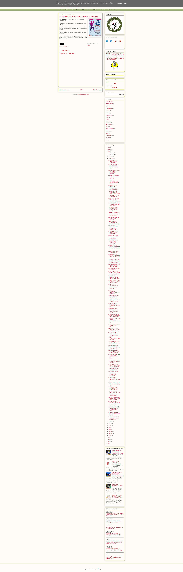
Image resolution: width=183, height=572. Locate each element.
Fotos (83, 9)
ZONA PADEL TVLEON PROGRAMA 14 (113, 296)
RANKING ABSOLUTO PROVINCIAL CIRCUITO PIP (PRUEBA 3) (113, 373)
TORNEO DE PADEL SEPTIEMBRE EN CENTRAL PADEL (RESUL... (113, 209)
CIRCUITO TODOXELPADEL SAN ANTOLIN (114, 338)
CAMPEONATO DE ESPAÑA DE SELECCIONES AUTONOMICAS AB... (113, 187)
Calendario (95, 9)
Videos (89, 9)
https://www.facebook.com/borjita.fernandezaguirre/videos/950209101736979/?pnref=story (114, 514)
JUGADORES (109, 115)
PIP (107, 126)
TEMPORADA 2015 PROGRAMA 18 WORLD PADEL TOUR (114, 223)
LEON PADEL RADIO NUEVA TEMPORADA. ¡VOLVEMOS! (114, 237)
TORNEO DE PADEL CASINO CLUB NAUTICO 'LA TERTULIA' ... (113, 241)
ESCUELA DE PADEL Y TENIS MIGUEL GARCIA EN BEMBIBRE (114, 200)
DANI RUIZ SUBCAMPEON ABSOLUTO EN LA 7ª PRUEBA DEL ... (113, 292)
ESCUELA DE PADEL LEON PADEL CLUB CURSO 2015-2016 (113, 351)
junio (110, 425)
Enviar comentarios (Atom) (83, 94)
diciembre (111, 152)
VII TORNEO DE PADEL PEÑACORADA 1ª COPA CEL (113, 177)
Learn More (119, 3)
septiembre (111, 158)
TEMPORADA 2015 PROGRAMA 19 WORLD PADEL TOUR (114, 192)
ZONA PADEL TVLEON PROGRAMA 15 (113, 252)
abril (110, 429)
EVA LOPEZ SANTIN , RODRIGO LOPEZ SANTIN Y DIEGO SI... (114, 277)
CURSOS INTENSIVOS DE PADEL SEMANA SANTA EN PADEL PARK (117, 496)
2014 (109, 437)
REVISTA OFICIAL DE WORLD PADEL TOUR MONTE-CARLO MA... (114, 365)
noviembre (111, 154)
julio (110, 423)
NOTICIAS (108, 124)
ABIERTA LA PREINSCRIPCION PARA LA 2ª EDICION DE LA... (113, 181)
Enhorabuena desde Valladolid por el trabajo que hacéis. (114, 528)
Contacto (110, 9)
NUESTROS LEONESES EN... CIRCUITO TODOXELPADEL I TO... (114, 166)
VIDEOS (108, 137)
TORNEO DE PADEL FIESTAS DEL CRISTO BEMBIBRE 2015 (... (114, 300)
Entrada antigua (97, 90)
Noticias (66, 9)
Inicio (61, 9)
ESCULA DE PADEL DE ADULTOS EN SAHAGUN (113, 218)
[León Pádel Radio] (115, 69)
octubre (110, 156)
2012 (109, 441)
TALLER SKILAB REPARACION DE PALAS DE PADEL (113, 334)
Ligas (72, 9)
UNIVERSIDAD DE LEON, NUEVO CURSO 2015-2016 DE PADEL (114, 281)
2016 (109, 149)
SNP (107, 133)
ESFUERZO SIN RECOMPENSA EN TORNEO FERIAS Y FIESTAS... (113, 286)
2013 (109, 439)
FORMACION (109, 108)
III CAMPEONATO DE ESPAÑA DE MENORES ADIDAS (114, 414)
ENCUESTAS (109, 101)
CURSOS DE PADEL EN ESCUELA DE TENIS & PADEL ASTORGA (114, 261)
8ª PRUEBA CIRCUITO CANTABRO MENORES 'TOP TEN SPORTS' (114, 315)
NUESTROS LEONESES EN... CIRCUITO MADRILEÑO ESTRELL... (114, 172)
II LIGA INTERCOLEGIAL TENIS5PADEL (114, 269)
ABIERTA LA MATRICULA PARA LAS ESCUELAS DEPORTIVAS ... (114, 214)
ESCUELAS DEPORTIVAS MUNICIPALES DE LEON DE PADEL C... (114, 265)
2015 (109, 151)
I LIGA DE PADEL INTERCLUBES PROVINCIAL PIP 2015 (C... (114, 305)
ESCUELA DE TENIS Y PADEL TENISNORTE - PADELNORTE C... (114, 347)
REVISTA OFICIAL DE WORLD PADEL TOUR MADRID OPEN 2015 (114, 273)
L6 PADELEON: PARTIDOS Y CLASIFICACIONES (116, 463)
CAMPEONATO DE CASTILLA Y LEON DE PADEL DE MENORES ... (114, 247)
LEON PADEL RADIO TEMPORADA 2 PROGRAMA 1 (113, 232)
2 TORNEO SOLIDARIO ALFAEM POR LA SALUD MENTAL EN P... (114, 342)
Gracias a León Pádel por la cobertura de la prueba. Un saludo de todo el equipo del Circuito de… (114, 542)
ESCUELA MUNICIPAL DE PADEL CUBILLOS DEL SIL (114, 384)
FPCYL (107, 113)
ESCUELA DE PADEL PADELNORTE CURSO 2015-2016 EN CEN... (114, 329)
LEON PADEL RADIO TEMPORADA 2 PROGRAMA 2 (113, 161)
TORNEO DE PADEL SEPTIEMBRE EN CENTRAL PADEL (113, 388)
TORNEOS (66, 46)
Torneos (77, 9)
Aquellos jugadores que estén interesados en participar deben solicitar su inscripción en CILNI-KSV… (114, 549)
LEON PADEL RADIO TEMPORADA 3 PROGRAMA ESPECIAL (117, 452)
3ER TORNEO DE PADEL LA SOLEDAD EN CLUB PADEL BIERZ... (114, 204)
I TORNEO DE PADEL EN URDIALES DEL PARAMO (114, 325)
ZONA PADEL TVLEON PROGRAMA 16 (113, 196)
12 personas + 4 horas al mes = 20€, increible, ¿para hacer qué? (114, 521)
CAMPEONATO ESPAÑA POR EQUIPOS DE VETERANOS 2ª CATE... (114, 408)
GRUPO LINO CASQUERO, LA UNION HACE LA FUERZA (117, 485)
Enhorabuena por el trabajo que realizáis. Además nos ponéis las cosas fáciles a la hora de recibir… (114, 534)
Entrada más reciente (64, 90)
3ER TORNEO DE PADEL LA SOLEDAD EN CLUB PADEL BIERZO (114, 398)
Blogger (99, 569)
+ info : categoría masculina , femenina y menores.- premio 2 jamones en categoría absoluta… (115, 557)
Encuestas (103, 9)
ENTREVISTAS (109, 103)
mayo (110, 427)
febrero (110, 433)
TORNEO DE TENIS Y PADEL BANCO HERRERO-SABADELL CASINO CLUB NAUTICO (117, 474)
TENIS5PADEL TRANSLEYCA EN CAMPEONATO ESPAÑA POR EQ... (113, 227)
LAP (107, 117)
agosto (110, 421)
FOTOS (107, 110)
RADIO (107, 131)
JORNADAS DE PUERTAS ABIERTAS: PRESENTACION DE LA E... (114, 320)
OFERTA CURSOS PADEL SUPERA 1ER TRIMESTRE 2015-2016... (114, 356)
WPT (107, 140)
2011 (109, 443)
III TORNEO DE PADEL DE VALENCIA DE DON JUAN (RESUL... (114, 418)
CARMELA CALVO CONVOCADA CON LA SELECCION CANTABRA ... (114, 403)
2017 (109, 147)
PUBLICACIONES (110, 128)
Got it (125, 3)
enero (110, 435)
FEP (107, 106)
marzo (110, 431)
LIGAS (107, 119)
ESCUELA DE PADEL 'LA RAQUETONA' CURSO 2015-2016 (114, 361)
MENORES (108, 122)
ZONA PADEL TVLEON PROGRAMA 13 (113, 369)
